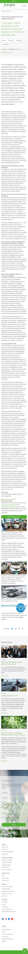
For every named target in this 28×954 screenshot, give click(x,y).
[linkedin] (16, 628)
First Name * (5, 792)
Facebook (9, 56)
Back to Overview (6, 11)
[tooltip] (22, 628)
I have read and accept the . (12, 818)
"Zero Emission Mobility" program (10, 506)
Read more (4, 675)
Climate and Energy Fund (8, 504)
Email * (4, 802)
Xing (8, 62)
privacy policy (8, 819)
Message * (4, 812)
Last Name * (5, 797)
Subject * (3, 805)
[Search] (23, 6)
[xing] (19, 628)
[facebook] (12, 629)
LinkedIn (9, 59)
